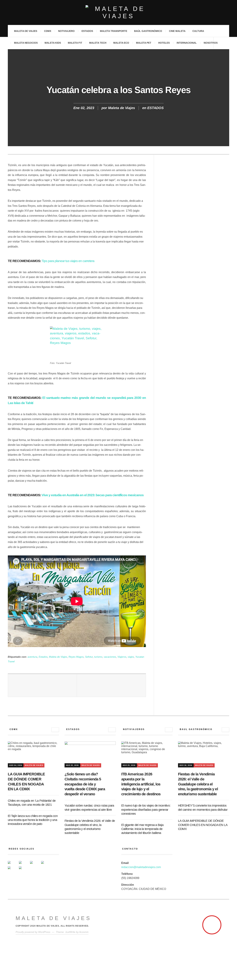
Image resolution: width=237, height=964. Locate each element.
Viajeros (121, 656)
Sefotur (89, 656)
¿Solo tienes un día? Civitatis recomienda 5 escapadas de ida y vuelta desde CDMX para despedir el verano (85, 784)
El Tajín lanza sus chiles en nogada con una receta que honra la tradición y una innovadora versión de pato (33, 820)
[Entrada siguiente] (111, 685)
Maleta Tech (97, 42)
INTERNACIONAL (187, 42)
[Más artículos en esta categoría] (55, 730)
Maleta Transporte (113, 31)
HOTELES (164, 42)
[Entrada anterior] (42, 685)
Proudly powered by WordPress (33, 932)
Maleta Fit (75, 42)
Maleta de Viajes (121, 108)
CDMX (47, 31)
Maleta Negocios (26, 42)
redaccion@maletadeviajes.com (141, 867)
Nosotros (211, 42)
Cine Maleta (177, 31)
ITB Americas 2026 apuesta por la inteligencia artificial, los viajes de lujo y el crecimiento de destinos (141, 784)
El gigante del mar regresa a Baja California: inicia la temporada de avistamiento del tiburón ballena (142, 829)
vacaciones (110, 656)
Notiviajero (66, 31)
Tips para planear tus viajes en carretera (68, 261)
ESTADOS (155, 108)
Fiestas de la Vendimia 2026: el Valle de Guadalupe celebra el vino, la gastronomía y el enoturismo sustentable (198, 784)
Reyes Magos (76, 656)
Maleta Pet (143, 42)
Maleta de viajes (25, 31)
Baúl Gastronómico (148, 31)
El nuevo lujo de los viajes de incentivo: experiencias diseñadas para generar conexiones (145, 809)
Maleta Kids (53, 42)
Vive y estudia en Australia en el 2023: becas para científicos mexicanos (93, 495)
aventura (32, 656)
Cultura (198, 31)
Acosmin (83, 932)
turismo (98, 656)
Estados (87, 31)
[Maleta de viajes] (118, 12)
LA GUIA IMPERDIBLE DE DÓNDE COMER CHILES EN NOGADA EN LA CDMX (202, 825)
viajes (131, 656)
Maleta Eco (121, 42)
